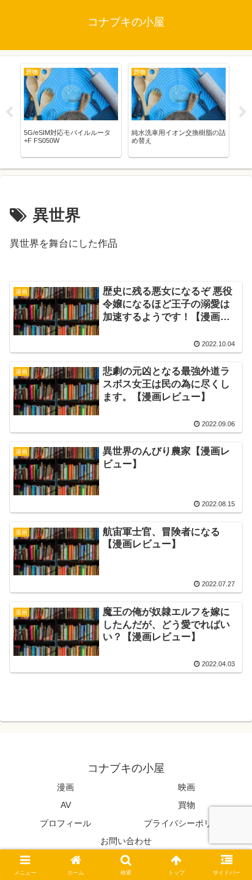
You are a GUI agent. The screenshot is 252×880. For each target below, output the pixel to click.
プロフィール (65, 823)
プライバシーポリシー (186, 823)
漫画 (65, 787)
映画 (186, 787)
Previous (9, 112)
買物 (186, 805)
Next (243, 112)
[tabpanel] (71, 110)
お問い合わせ (126, 841)
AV (66, 805)
